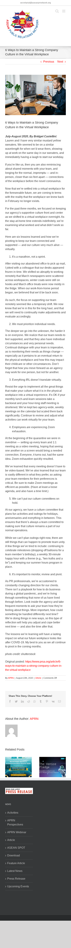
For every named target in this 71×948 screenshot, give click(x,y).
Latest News (14, 870)
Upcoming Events (18, 886)
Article (38, 678)
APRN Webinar (16, 832)
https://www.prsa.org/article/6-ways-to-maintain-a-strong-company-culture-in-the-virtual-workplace (33, 665)
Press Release (16, 878)
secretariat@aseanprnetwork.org (35, 3)
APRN (11, 678)
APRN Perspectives (15, 822)
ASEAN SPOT (16, 847)
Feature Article (16, 863)
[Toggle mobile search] (57, 11)
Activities (12, 812)
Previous (48, 61)
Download (13, 855)
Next (60, 61)
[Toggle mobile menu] (64, 11)
